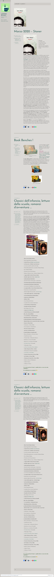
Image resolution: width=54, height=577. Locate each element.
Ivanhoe (19, 404)
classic (16, 150)
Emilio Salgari (39, 291)
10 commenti (17, 224)
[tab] (1, 1)
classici (16, 402)
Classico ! (16, 145)
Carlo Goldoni (17, 213)
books (18, 149)
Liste (19, 398)
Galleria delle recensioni (4, 21)
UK (19, 153)
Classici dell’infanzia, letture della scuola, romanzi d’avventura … (32, 204)
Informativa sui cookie (16, 575)
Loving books (4, 14)
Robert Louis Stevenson (35, 262)
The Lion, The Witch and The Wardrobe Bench (44, 155)
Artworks (16, 144)
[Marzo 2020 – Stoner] (32, 17)
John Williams (25, 59)
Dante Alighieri (35, 533)
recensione (19, 36)
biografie (16, 38)
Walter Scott (17, 409)
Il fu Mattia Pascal (27, 343)
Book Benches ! (23, 140)
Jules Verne (17, 405)
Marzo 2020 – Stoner (28, 31)
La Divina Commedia (27, 533)
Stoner (20, 40)
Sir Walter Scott (31, 310)
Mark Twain (17, 220)
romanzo (16, 40)
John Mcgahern (36, 55)
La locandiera (26, 352)
